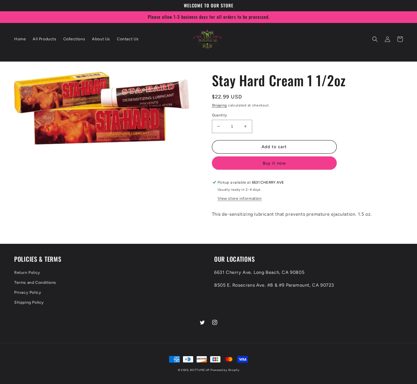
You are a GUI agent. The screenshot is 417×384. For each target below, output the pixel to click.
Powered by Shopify (224, 370)
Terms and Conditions (35, 282)
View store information (240, 198)
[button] (375, 39)
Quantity (219, 115)
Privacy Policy (27, 292)
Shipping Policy (29, 302)
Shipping (219, 105)
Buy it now (274, 163)
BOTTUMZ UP (200, 370)
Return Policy (27, 272)
